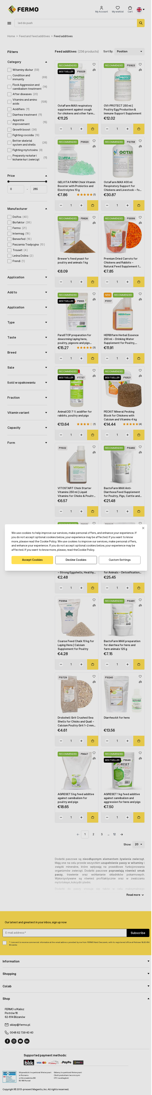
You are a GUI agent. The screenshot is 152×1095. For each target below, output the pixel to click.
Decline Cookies (74, 560)
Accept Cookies (31, 560)
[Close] (142, 528)
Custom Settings (118, 560)
